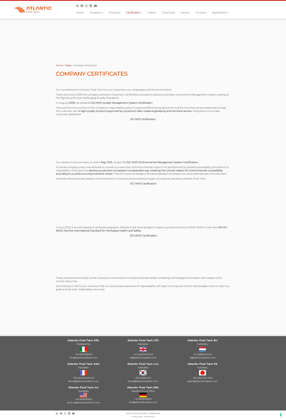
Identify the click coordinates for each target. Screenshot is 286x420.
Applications (219, 12)
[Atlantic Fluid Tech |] (33, 9)
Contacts (201, 12)
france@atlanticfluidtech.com (83, 381)
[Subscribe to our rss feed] (78, 6)
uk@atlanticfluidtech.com (143, 357)
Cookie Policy (149, 417)
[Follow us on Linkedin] (92, 6)
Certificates (133, 12)
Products (114, 12)
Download (168, 12)
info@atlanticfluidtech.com (83, 357)
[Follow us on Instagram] (87, 6)
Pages (68, 65)
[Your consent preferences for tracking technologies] (281, 415)
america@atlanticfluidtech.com (83, 402)
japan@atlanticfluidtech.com (203, 381)
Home (80, 12)
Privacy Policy (137, 417)
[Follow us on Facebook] (83, 6)
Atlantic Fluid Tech (133, 413)
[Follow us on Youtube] (96, 6)
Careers (185, 12)
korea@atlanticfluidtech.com (143, 381)
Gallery (152, 12)
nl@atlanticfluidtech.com (202, 357)
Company (96, 12)
